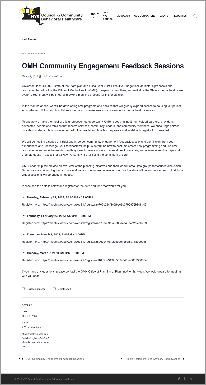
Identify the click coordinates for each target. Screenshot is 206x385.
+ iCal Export (64, 288)
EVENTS (163, 16)
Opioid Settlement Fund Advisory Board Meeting (153, 359)
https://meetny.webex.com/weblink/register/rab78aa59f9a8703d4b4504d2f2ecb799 (94, 223)
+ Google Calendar (36, 288)
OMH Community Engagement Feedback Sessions (54, 359)
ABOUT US (95, 16)
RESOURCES (180, 16)
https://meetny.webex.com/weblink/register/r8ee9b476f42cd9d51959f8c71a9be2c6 (93, 241)
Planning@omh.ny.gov (129, 271)
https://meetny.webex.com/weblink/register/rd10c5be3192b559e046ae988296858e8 (94, 260)
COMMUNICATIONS (144, 16)
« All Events (29, 39)
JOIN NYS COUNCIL (108, 15)
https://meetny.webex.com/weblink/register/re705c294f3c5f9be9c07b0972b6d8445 (93, 204)
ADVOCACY (123, 16)
